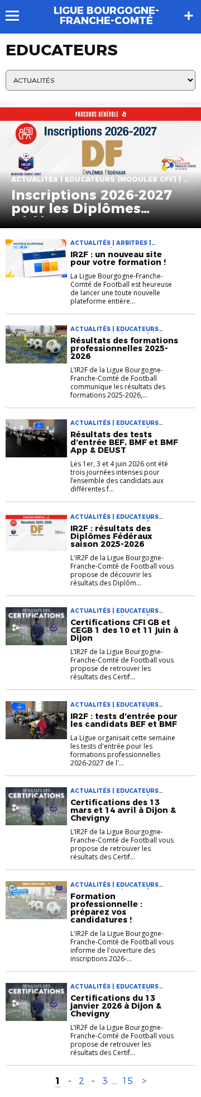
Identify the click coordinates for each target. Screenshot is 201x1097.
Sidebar (188, 15)
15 (127, 1081)
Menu (18, 15)
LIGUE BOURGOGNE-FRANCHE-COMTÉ (106, 15)
